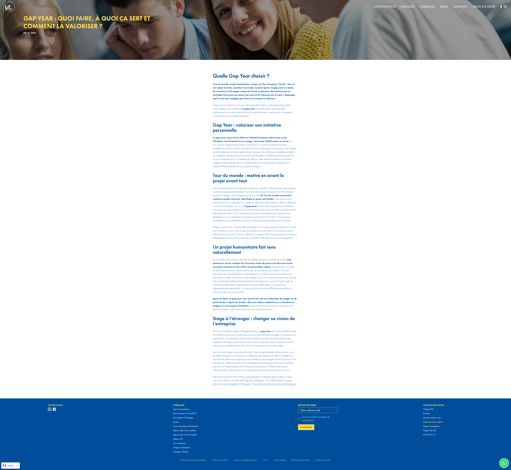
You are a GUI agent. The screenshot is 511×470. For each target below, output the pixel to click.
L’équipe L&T (428, 409)
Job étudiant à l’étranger (183, 417)
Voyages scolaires (180, 451)
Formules (427, 6)
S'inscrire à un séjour (433, 421)
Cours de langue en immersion (185, 426)
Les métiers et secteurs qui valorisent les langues (275, 383)
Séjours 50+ (178, 439)
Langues (407, 6)
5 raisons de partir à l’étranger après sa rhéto (264, 376)
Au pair (176, 421)
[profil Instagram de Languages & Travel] (49, 409)
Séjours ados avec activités (184, 430)
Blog (444, 6)
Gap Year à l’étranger (254, 380)
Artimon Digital (223, 460)
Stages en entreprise (181, 447)
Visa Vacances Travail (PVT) (185, 413)
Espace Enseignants (431, 426)
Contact (460, 6)
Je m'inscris (306, 427)
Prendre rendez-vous (432, 417)
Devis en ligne (484, 6)
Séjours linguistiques (181, 409)
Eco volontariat (179, 443)
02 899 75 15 (429, 434)
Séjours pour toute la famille (185, 434)
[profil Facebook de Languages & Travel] (54, 409)
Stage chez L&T (429, 430)
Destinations (384, 6)
